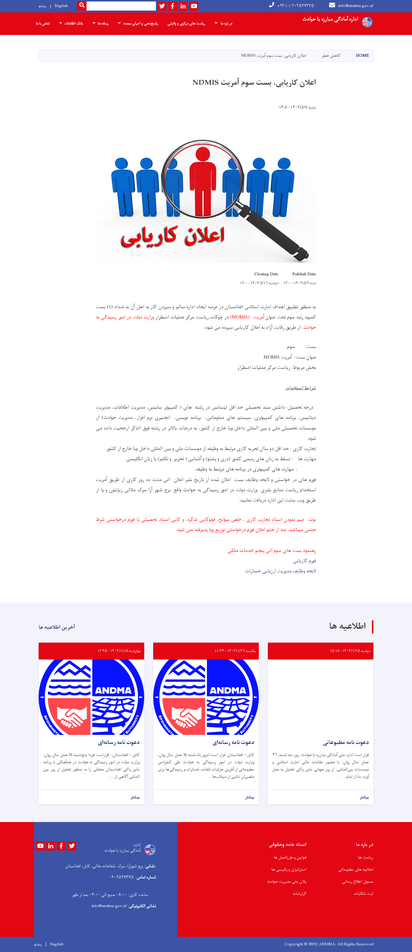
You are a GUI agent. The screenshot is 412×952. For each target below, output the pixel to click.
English (61, 6)
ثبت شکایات (363, 893)
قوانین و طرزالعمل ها (290, 857)
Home (362, 55)
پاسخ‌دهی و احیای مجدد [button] (140, 23)
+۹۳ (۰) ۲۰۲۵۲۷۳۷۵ (295, 6)
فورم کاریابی (304, 560)
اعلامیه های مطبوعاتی (355, 869)
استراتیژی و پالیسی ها (288, 869)
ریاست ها (365, 857)
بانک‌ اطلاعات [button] (74, 23)
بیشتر (364, 797)
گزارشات (299, 893)
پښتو (42, 6)
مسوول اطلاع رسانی (357, 881)
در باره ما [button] (226, 23)
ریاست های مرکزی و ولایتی (186, 23)
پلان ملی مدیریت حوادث (286, 881)
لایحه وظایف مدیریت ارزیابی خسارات (280, 571)
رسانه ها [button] (103, 23)
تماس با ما (43, 23)
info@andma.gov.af (355, 6)
